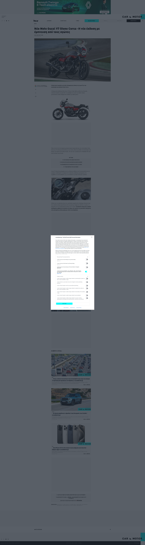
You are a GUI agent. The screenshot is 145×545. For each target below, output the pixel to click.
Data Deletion (66, 307)
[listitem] (72, 257)
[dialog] (72, 272)
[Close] (92, 237)
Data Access (72, 307)
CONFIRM (64, 303)
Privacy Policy (78, 307)
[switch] (86, 259)
